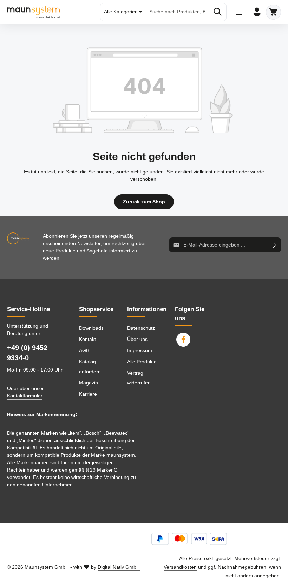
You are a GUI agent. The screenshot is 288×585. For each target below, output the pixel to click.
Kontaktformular (24, 396)
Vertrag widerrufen (139, 378)
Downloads (91, 328)
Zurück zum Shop (144, 201)
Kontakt (87, 339)
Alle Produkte (142, 361)
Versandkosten (180, 567)
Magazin (88, 383)
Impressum (139, 350)
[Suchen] (218, 12)
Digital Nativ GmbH (119, 567)
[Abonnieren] (275, 244)
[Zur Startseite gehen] (33, 12)
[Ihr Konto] (256, 12)
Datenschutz (141, 328)
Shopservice (96, 309)
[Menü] (240, 12)
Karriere (88, 394)
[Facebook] (183, 340)
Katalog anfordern (90, 366)
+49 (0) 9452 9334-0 (27, 353)
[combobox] (177, 12)
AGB (84, 350)
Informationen (146, 309)
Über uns (137, 339)
